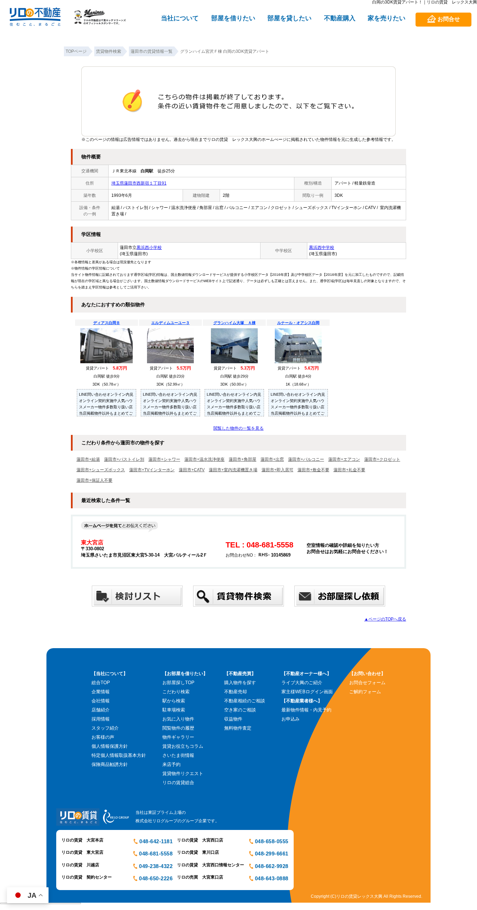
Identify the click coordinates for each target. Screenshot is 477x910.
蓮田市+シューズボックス (100, 469)
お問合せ (449, 19)
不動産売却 (235, 691)
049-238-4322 (156, 866)
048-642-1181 (156, 841)
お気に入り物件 (178, 719)
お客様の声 (102, 737)
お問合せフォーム (367, 682)
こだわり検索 (176, 691)
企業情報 (100, 691)
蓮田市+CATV (192, 469)
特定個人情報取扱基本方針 (118, 755)
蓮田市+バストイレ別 (124, 459)
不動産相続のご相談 (244, 700)
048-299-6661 (271, 854)
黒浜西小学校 (149, 247)
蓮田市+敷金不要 (313, 469)
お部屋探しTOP (178, 682)
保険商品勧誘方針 (109, 764)
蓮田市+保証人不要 (94, 480)
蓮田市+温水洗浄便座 (204, 459)
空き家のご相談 (240, 709)
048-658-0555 (271, 841)
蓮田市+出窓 (272, 459)
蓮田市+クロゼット (382, 459)
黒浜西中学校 (321, 247)
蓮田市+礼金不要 (349, 469)
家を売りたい (386, 18)
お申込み (290, 719)
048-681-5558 (156, 854)
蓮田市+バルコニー (306, 459)
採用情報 (100, 719)
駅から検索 (173, 700)
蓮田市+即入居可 (277, 469)
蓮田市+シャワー (164, 459)
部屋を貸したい (289, 18)
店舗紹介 (100, 709)
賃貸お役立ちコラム (182, 746)
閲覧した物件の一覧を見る (238, 428)
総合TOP (100, 682)
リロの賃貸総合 (178, 782)
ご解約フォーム (365, 691)
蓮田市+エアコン (344, 459)
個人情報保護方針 (109, 746)
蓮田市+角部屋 (242, 459)
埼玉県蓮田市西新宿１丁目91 (139, 183)
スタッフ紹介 (105, 728)
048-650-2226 (156, 878)
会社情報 (100, 700)
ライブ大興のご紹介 (301, 682)
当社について (180, 18)
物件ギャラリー (178, 737)
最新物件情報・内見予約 (306, 709)
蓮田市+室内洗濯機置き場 (233, 469)
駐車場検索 (173, 709)
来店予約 (171, 764)
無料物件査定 (237, 728)
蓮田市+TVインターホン (152, 469)
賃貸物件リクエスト (182, 773)
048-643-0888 (271, 878)
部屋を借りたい (233, 18)
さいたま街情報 (178, 755)
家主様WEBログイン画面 (307, 691)
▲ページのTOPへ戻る (385, 619)
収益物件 (233, 719)
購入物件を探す (240, 682)
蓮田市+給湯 (88, 459)
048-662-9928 (271, 866)
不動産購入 (339, 18)
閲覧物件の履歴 (178, 728)
